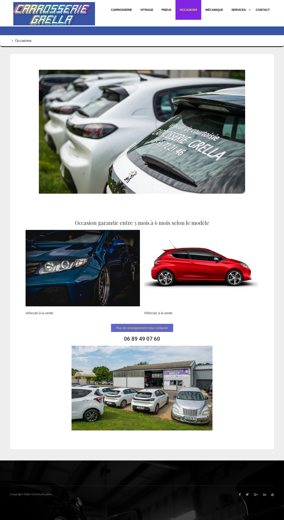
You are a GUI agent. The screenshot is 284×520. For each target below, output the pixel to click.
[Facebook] (238, 494)
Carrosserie (121, 9)
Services (238, 9)
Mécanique (214, 9)
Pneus (166, 9)
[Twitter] (245, 494)
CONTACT (263, 9)
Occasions (188, 9)
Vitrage (146, 9)
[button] (142, 328)
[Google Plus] (254, 494)
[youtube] (270, 494)
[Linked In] (262, 494)
